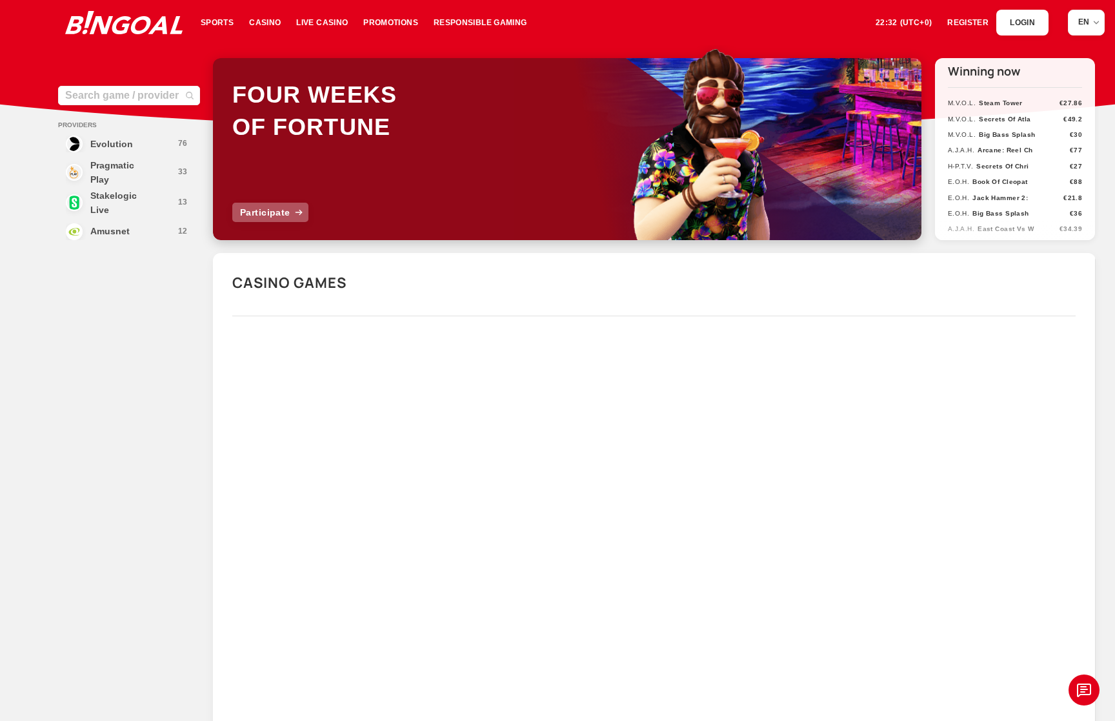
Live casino (322, 22)
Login (1022, 22)
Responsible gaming (480, 22)
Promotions (390, 22)
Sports (217, 22)
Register (968, 22)
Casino (265, 22)
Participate (265, 212)
